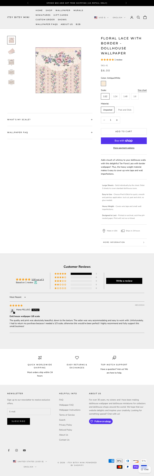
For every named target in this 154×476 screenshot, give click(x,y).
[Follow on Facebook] (8, 450)
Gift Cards (61, 15)
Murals (78, 10)
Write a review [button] (124, 281)
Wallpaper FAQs (47, 24)
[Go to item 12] (11, 72)
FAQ (61, 399)
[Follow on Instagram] (16, 450)
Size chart (142, 90)
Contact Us (64, 439)
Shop (49, 10)
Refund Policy (65, 429)
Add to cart (123, 131)
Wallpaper (62, 10)
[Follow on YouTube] (24, 450)
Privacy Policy (65, 424)
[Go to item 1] (11, 40)
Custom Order (45, 19)
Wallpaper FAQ (66, 405)
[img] (16, 305)
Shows (62, 19)
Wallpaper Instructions (69, 409)
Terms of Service (67, 414)
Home (39, 10)
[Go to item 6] (11, 62)
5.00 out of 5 (38, 279)
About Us (67, 24)
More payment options (123, 147)
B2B (78, 24)
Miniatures (43, 15)
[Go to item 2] (11, 51)
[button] (107, 59)
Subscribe (19, 421)
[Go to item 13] (11, 82)
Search (62, 419)
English (117, 17)
